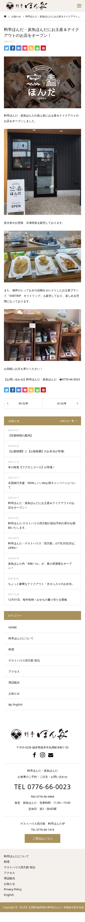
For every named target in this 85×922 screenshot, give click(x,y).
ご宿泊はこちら (42, 838)
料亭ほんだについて (20, 638)
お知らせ (14, 693)
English (9, 895)
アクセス (14, 671)
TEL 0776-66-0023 (42, 786)
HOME (12, 627)
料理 (11, 649)
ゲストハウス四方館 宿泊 (24, 660)
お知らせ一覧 (67, 421)
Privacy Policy (13, 889)
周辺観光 (14, 682)
